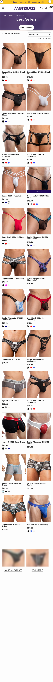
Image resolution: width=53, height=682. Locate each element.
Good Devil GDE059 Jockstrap (35, 319)
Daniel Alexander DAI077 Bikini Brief (37, 279)
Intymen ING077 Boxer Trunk (36, 484)
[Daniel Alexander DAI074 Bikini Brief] (14, 302)
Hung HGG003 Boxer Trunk (13, 442)
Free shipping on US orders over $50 (28, 2)
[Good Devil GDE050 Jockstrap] (39, 384)
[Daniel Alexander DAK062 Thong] (14, 97)
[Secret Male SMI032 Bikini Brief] (39, 56)
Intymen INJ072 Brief (11, 359)
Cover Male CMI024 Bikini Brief (38, 196)
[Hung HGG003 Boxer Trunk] (14, 426)
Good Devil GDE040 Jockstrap (35, 155)
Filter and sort (12, 33)
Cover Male (37, 570)
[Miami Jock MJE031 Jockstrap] (14, 138)
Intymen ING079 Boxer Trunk (11, 525)
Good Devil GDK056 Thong (13, 237)
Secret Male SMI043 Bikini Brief (13, 73)
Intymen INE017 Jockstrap (13, 278)
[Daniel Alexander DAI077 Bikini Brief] (39, 262)
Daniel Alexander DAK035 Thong (38, 442)
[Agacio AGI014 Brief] (14, 384)
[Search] (46, 8)
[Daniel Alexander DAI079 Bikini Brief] (39, 221)
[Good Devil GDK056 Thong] (14, 221)
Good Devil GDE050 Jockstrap (35, 401)
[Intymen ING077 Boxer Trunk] (39, 467)
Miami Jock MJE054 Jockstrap (35, 360)
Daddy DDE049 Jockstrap (13, 196)
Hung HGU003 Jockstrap (37, 524)
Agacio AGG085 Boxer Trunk (11, 484)
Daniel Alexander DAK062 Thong (13, 114)
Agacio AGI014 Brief (10, 401)
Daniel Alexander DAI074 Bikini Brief (12, 319)
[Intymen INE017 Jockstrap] (14, 262)
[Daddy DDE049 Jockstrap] (14, 179)
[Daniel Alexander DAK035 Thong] (39, 426)
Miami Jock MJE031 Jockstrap (10, 155)
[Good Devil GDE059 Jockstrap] (39, 302)
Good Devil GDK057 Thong (38, 113)
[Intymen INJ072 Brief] (14, 343)
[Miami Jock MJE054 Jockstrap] (39, 343)
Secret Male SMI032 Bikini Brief (38, 73)
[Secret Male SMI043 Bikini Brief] (14, 56)
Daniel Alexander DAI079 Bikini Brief (37, 238)
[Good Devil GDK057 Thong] (39, 97)
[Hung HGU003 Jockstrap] (39, 508)
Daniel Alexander (13, 570)
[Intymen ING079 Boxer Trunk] (14, 508)
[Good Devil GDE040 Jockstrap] (39, 138)
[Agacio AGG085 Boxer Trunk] (14, 467)
